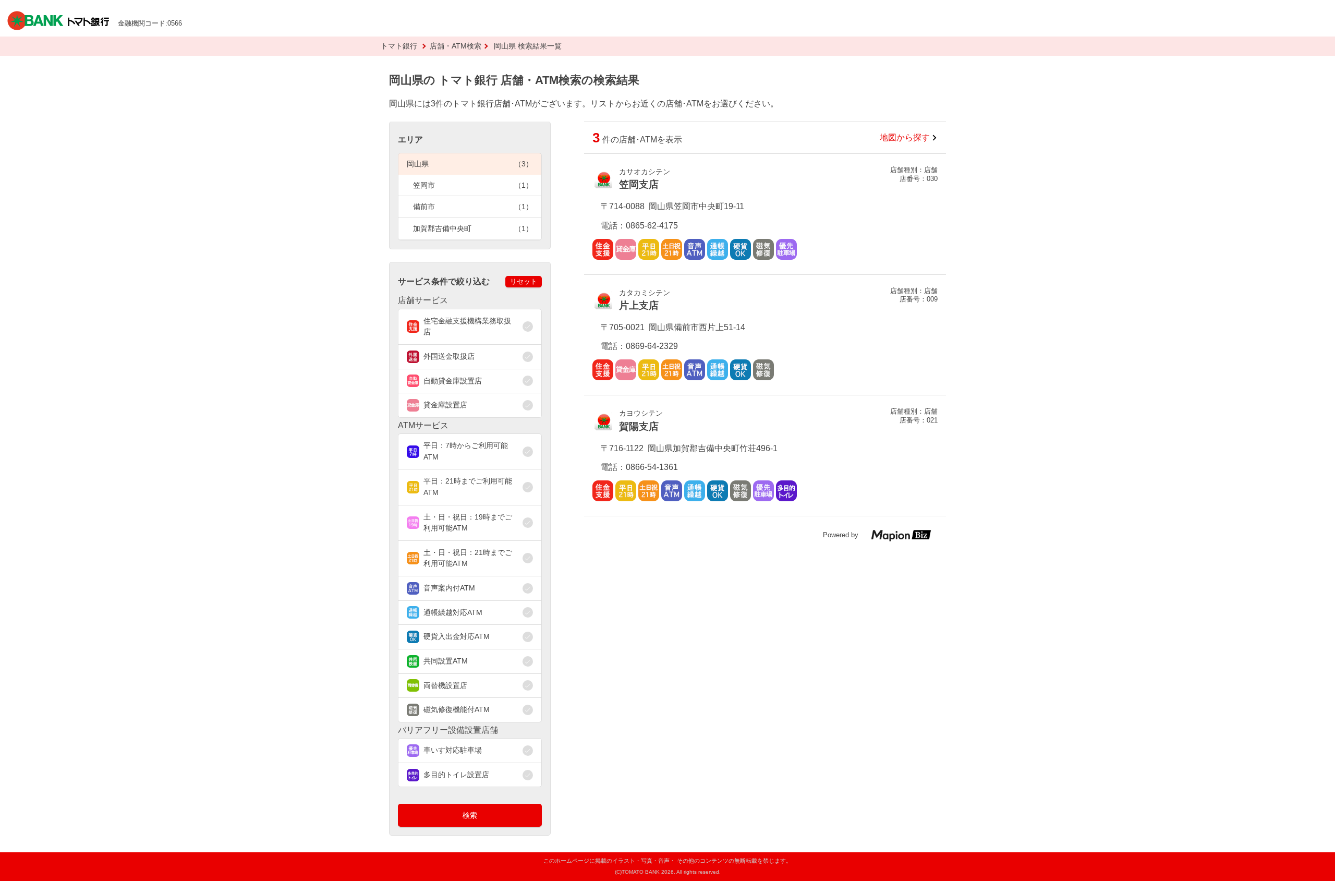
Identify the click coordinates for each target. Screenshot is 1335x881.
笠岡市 (473, 185)
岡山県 (470, 164)
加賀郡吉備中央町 (473, 228)
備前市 (473, 206)
